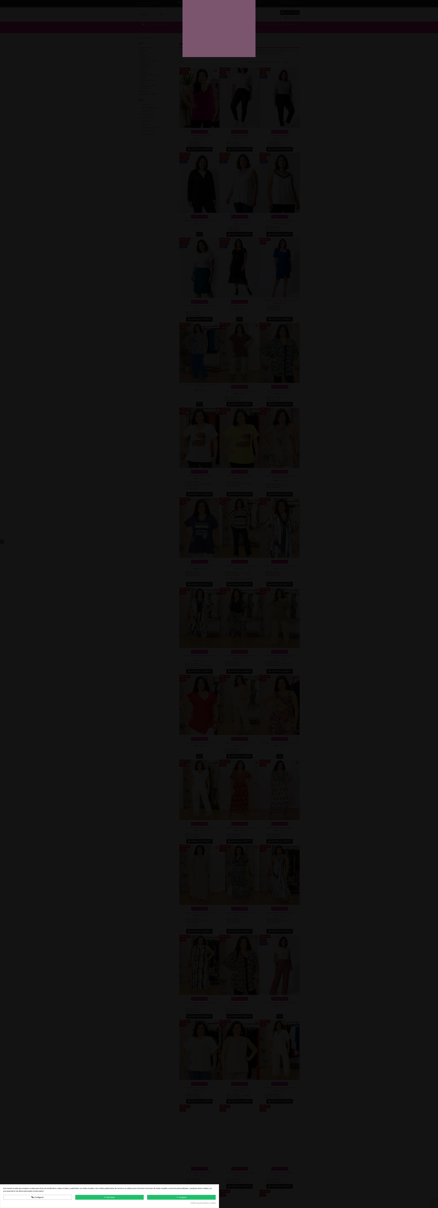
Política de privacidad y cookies (203, 1203)
